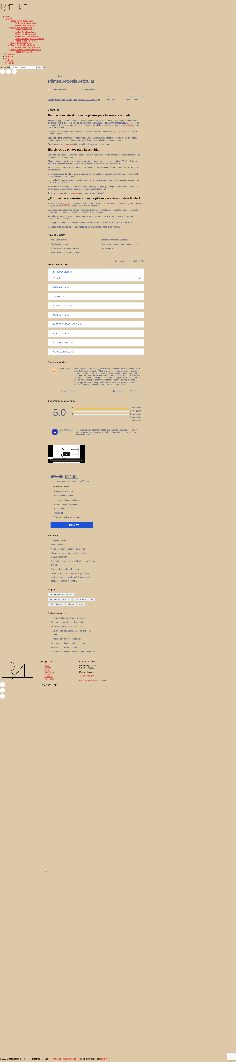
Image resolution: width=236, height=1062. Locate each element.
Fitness (51, 100)
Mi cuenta (9, 63)
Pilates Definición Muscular (27, 47)
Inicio (7, 16)
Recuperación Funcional (83, 100)
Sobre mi (9, 56)
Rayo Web (105, 1059)
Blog (7, 58)
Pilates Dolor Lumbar (24, 30)
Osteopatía (60, 100)
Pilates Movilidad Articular (27, 36)
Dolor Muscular (56, 604)
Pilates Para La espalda (26, 34)
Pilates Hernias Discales (21, 28)
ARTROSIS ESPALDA (60, 599)
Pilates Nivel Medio (23, 52)
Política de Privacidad (61, 1059)
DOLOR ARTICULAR (84, 599)
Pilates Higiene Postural (26, 41)
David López (60, 89)
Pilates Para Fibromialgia (21, 21)
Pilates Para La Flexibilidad (22, 45)
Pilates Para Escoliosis (25, 32)
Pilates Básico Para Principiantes (25, 50)
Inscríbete (73, 525)
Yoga (97, 100)
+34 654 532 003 (86, 676)
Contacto (9, 61)
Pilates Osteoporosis (24, 25)
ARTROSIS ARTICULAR (61, 594)
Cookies (76, 1059)
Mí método (10, 54)
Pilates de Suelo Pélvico (21, 43)
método (65, 204)
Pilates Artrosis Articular (26, 23)
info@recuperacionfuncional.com (93, 680)
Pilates (69, 100)
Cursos (8, 19)
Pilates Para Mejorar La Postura (29, 39)
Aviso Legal (50, 679)
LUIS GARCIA (66, 430)
